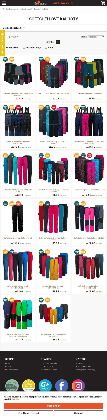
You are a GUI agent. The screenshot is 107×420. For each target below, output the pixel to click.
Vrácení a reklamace (49, 370)
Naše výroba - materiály (85, 370)
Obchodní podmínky (49, 363)
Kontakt (8, 366)
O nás (7, 363)
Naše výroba (25, 9)
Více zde (15, 399)
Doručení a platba (48, 366)
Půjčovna (79, 363)
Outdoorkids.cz (12, 9)
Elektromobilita (11, 370)
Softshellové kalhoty (39, 9)
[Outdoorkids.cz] (53, 3)
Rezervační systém (83, 366)
